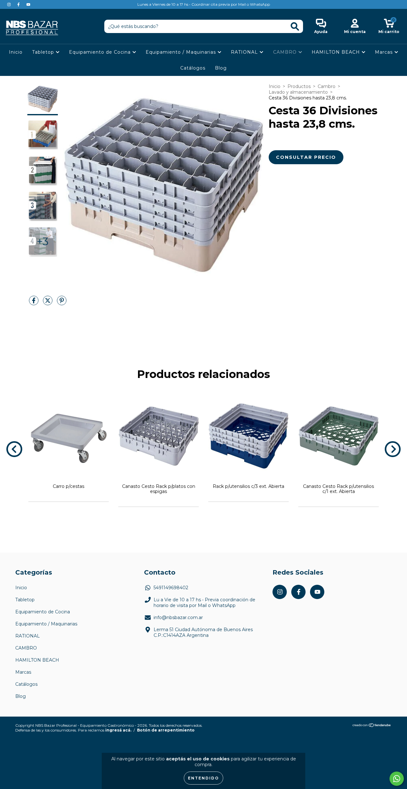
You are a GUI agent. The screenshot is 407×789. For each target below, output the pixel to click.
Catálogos (192, 68)
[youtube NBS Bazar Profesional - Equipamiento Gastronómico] (28, 4)
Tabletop (44, 52)
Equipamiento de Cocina (100, 52)
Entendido (203, 778)
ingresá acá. (118, 730)
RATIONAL (245, 52)
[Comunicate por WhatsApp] (397, 779)
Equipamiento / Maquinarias (181, 52)
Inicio (16, 52)
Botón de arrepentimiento (166, 730)
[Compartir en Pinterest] (61, 303)
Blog (221, 68)
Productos (299, 86)
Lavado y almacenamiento (298, 92)
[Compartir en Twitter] (48, 303)
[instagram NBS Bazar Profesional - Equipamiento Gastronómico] (9, 4)
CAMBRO (285, 52)
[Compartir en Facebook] (34, 303)
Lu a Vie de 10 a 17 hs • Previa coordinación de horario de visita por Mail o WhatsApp (204, 602)
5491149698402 (171, 587)
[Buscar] (294, 26)
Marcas (384, 52)
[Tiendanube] (372, 726)
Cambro (326, 86)
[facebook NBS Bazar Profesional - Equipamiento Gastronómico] (19, 4)
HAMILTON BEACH (337, 52)
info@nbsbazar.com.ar (178, 617)
